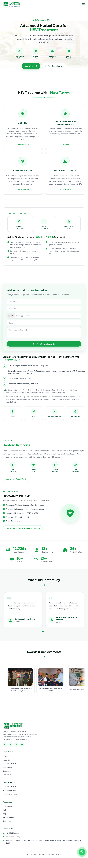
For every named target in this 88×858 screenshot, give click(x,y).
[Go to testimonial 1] (42, 631)
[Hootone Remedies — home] (12, 4)
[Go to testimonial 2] (45, 631)
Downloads (7, 821)
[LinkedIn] (16, 744)
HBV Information (9, 767)
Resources (7, 771)
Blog (4, 814)
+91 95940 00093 (12, 833)
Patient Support (8, 817)
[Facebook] (5, 744)
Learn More (29, 66)
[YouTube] (22, 744)
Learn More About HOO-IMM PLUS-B (21, 528)
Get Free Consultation (42, 344)
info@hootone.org (13, 837)
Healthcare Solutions (10, 794)
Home (5, 756)
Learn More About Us (15, 479)
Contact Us (7, 775)
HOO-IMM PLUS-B (9, 764)
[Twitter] (10, 744)
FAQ (4, 810)
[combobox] (11, 315)
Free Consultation (55, 66)
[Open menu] (83, 4)
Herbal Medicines (9, 790)
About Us (6, 760)
